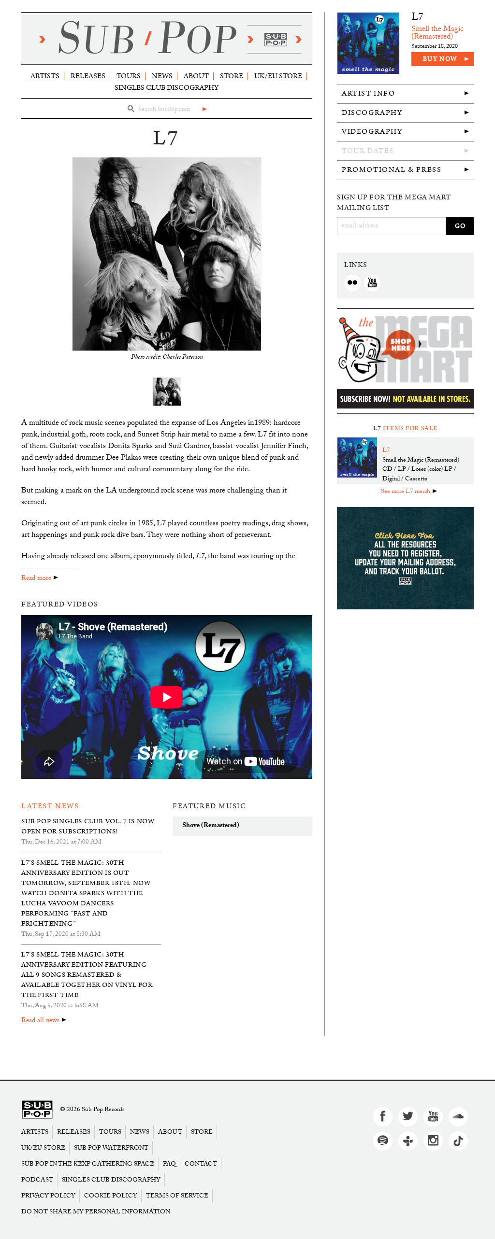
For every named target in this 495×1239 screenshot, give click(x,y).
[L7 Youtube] (372, 283)
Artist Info (368, 93)
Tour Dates (368, 151)
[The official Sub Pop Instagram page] (433, 1141)
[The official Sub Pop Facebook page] (383, 1116)
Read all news (40, 1021)
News (162, 76)
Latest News (50, 806)
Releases (88, 76)
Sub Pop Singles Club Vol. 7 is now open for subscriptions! (87, 826)
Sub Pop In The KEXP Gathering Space (87, 1164)
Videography (372, 132)
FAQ (169, 1164)
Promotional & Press (391, 170)
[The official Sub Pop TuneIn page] (408, 1141)
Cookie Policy (110, 1196)
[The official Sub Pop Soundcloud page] (458, 1116)
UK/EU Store (278, 76)
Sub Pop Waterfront (111, 1148)
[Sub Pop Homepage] (37, 1109)
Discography (372, 113)
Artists (44, 76)
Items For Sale (410, 428)
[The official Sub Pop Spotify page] (383, 1141)
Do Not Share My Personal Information (95, 1212)
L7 (417, 18)
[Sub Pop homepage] (166, 39)
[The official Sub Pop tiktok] (458, 1141)
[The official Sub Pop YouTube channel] (433, 1116)
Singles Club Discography (166, 88)
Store (231, 76)
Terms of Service (177, 1196)
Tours (128, 76)
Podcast (37, 1180)
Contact (201, 1164)
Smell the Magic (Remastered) (437, 33)
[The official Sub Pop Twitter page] (408, 1116)
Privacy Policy (48, 1196)
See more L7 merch (405, 492)
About (196, 76)
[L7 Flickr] (352, 283)
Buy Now (440, 59)
